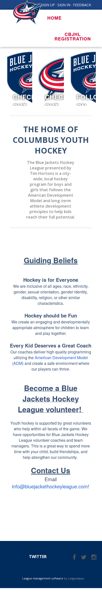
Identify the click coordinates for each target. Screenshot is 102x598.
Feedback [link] (82, 4)
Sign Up (48, 4)
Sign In (63, 4)
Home (54, 18)
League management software (42, 578)
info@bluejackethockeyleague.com (50, 486)
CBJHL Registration (72, 36)
